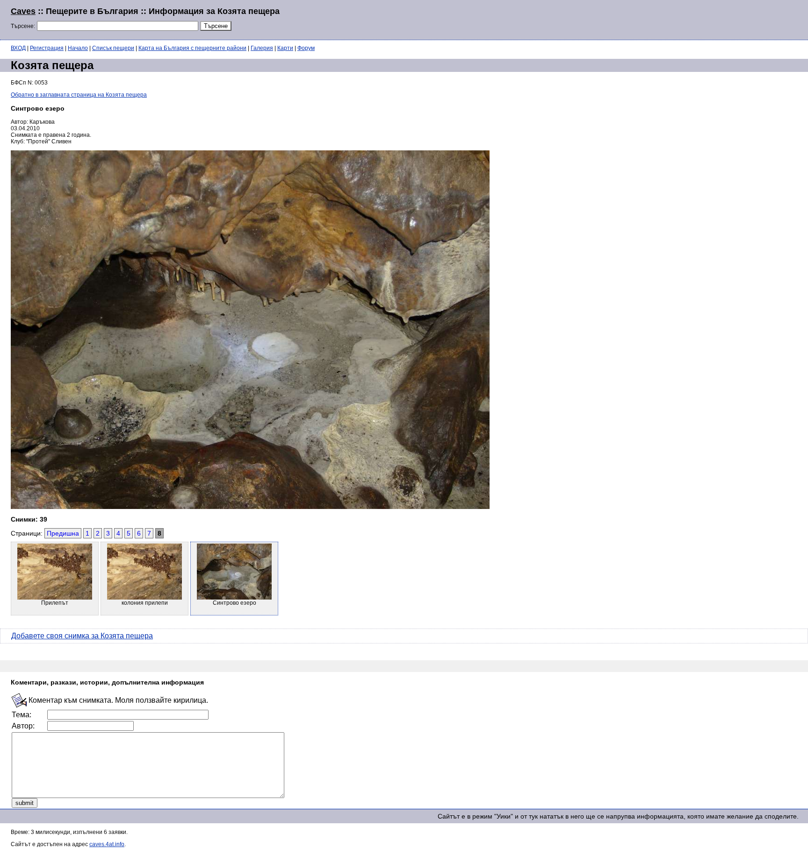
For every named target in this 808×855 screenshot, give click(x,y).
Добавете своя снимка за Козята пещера (82, 636)
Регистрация (47, 48)
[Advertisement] (683, 19)
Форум (306, 48)
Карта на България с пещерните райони (192, 48)
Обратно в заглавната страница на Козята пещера (79, 95)
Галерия (262, 48)
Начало (78, 48)
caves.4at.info (106, 844)
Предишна (63, 533)
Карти (285, 48)
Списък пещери (113, 48)
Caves (23, 11)
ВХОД (18, 48)
